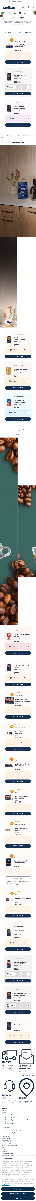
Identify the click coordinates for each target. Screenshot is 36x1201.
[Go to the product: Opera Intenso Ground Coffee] (18, 107)
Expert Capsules (10, 1123)
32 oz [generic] (13, 1035)
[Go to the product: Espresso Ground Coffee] (18, 76)
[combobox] (11, 87)
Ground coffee (9, 1116)
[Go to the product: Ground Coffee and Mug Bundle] (18, 796)
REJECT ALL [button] (18, 1198)
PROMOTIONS (6, 1138)
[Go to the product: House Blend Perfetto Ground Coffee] (18, 994)
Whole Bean (9, 1114)
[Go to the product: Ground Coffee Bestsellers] (18, 45)
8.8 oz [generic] (13, 381)
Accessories (5, 1129)
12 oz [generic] (13, 118)
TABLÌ (17, 1)
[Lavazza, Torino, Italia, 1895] (9, 7)
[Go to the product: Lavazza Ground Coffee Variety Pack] (18, 700)
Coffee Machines (7, 1127)
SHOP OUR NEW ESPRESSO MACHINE (16, 2)
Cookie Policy (6, 1185)
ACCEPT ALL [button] (18, 1189)
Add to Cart (18, 62)
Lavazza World (6, 1144)
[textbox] (11, 87)
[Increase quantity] (22, 55)
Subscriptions (6, 1136)
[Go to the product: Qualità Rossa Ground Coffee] (18, 635)
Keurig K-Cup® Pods (11, 1118)
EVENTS (23, 1098)
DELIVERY (6, 1062)
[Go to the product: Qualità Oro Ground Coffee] (18, 370)
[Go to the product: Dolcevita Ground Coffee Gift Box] (18, 861)
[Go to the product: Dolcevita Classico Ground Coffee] (18, 963)
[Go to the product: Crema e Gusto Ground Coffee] (18, 401)
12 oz (10, 974)
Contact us (5, 1151)
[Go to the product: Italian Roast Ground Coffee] (18, 667)
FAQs (3, 1149)
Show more (18, 25)
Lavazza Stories (6, 1140)
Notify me (18, 878)
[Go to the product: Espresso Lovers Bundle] (18, 829)
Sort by (21, 32)
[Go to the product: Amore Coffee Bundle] (18, 899)
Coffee (4, 1112)
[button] (31, 2)
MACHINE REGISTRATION (9, 1146)
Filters (8, 32)
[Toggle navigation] (32, 7)
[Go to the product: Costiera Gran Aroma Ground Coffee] (18, 339)
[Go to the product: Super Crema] (18, 1025)
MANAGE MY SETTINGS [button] (18, 1193)
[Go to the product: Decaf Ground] (18, 931)
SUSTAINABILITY (7, 1142)
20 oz (11, 87)
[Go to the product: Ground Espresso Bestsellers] (18, 732)
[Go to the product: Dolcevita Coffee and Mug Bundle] (18, 764)
